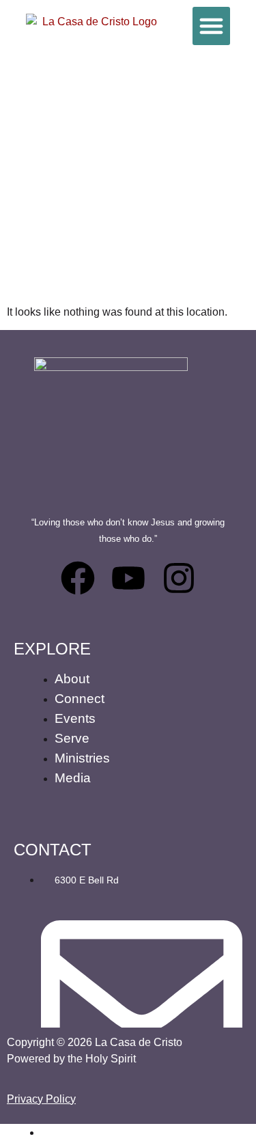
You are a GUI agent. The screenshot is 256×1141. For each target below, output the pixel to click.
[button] (212, 26)
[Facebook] (78, 578)
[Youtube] (128, 578)
